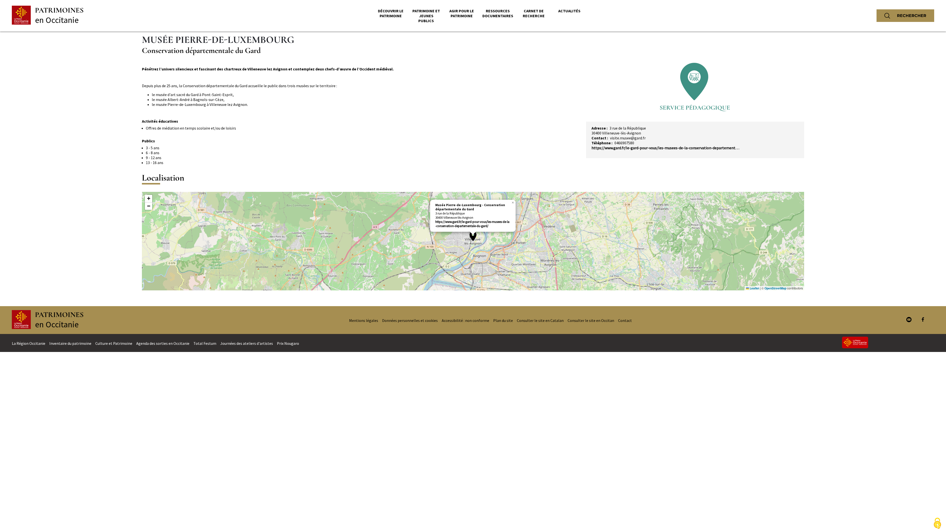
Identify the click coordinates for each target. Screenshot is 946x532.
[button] (473, 236)
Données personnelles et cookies (410, 320)
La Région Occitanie (28, 343)
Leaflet (754, 288)
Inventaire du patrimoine (70, 343)
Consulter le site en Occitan (591, 320)
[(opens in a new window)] (909, 320)
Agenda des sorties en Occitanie (162, 343)
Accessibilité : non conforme (465, 320)
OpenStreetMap (775, 288)
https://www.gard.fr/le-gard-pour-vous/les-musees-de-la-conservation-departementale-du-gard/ (472, 224)
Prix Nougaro (288, 343)
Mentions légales (363, 320)
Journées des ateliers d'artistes (246, 343)
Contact (625, 320)
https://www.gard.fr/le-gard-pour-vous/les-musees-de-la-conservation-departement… (665, 147)
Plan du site (503, 320)
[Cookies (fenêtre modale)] (937, 523)
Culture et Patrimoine (113, 343)
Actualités (569, 10)
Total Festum (204, 343)
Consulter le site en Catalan (540, 320)
